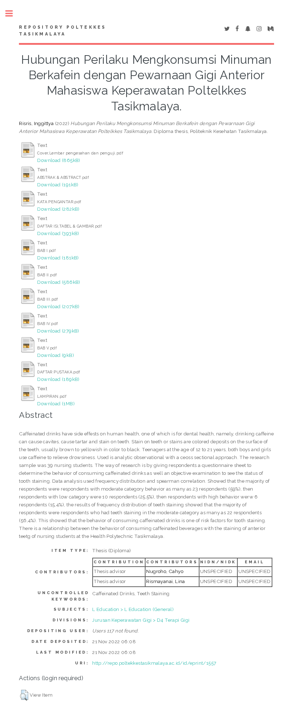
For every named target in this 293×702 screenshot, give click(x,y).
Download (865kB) (58, 160)
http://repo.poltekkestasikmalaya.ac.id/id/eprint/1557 (154, 663)
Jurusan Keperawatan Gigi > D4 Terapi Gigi (140, 620)
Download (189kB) (58, 379)
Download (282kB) (58, 209)
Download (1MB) (56, 403)
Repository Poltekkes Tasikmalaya (62, 31)
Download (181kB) (58, 258)
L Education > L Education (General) (133, 609)
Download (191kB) (57, 184)
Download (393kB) (58, 233)
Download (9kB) (55, 355)
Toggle (13, 13)
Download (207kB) (58, 306)
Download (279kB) (58, 331)
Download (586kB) (58, 282)
